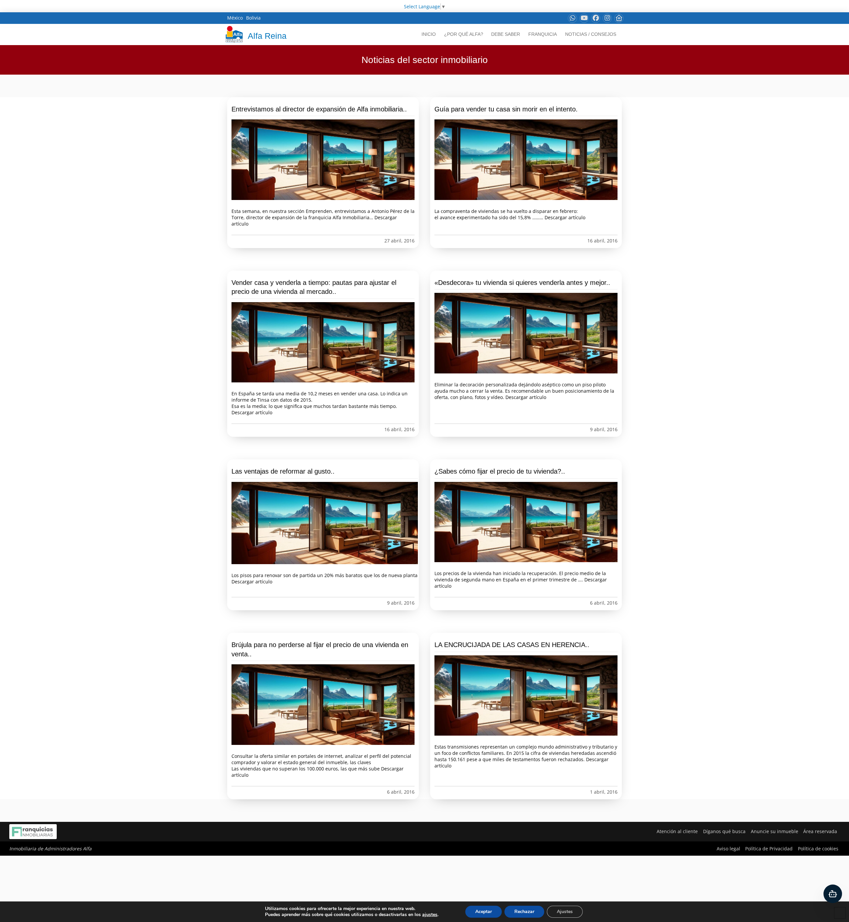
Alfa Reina (267, 35)
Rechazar (524, 911)
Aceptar (483, 911)
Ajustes (565, 911)
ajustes (429, 915)
